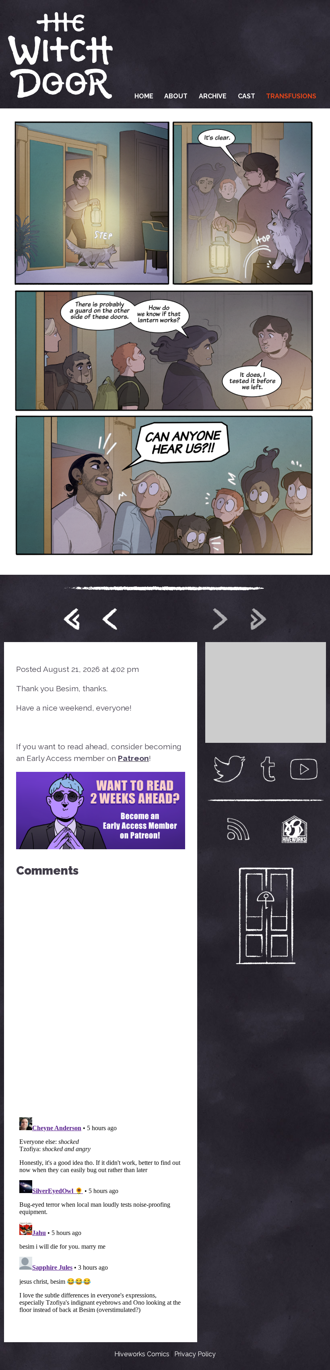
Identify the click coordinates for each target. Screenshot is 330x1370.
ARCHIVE (213, 96)
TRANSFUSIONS (291, 96)
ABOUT (176, 96)
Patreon (133, 758)
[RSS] (238, 829)
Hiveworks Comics (141, 1354)
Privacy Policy (195, 1354)
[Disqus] (100, 993)
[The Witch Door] (60, 54)
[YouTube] (304, 769)
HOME (143, 96)
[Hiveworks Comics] (294, 829)
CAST (246, 96)
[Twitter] (229, 769)
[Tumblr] (267, 769)
